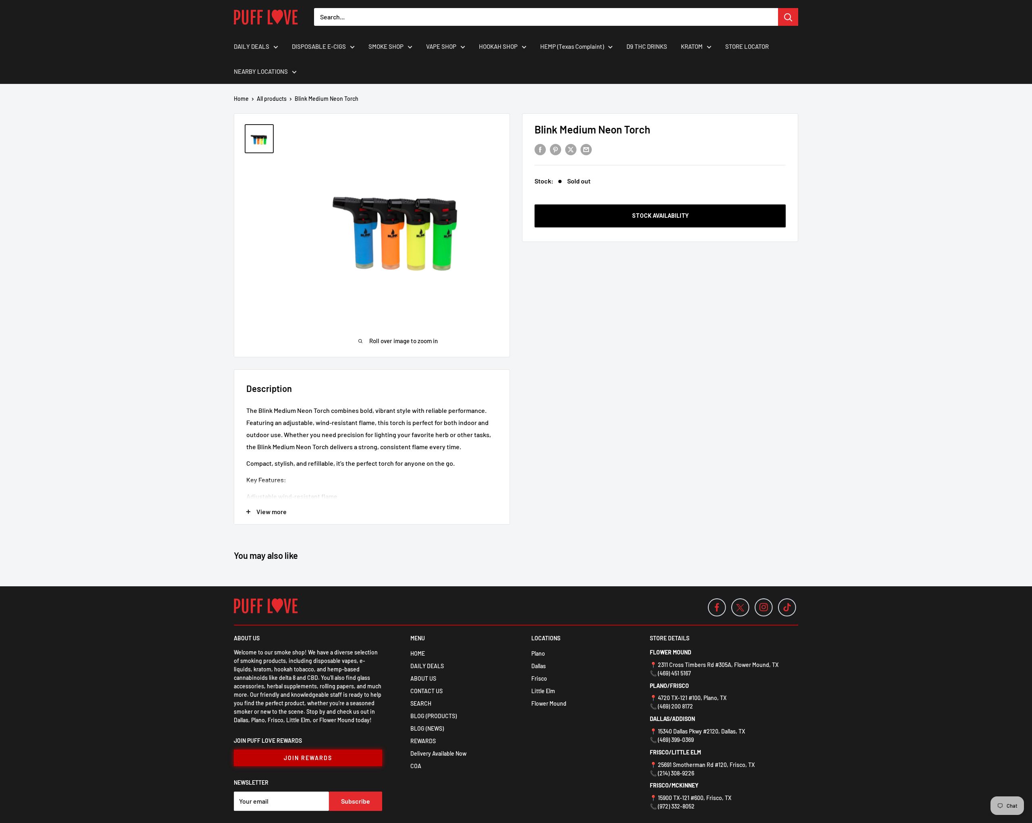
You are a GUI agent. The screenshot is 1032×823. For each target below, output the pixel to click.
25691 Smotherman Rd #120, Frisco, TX (706, 764)
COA (415, 766)
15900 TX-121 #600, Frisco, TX (694, 797)
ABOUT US (423, 678)
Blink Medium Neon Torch (592, 129)
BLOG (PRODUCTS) (433, 716)
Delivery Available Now (438, 753)
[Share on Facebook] (540, 149)
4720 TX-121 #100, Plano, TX (692, 697)
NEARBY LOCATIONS (261, 71)
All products (272, 98)
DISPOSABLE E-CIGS (319, 46)
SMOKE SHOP (386, 46)
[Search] (788, 17)
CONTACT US (426, 691)
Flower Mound (548, 703)
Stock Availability (660, 216)
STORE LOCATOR (747, 46)
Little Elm (543, 691)
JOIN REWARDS (308, 757)
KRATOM (692, 46)
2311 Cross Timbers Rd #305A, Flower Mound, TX (718, 664)
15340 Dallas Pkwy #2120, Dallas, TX (701, 731)
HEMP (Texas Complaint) (572, 46)
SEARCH (420, 703)
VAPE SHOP (441, 46)
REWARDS (423, 741)
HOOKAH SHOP (498, 46)
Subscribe (355, 801)
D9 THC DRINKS (646, 46)
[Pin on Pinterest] (555, 149)
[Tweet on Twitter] (570, 149)
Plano (538, 653)
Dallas (538, 666)
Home (241, 98)
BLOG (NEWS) (427, 728)
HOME (417, 653)
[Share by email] (586, 149)
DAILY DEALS (251, 46)
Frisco (539, 678)
